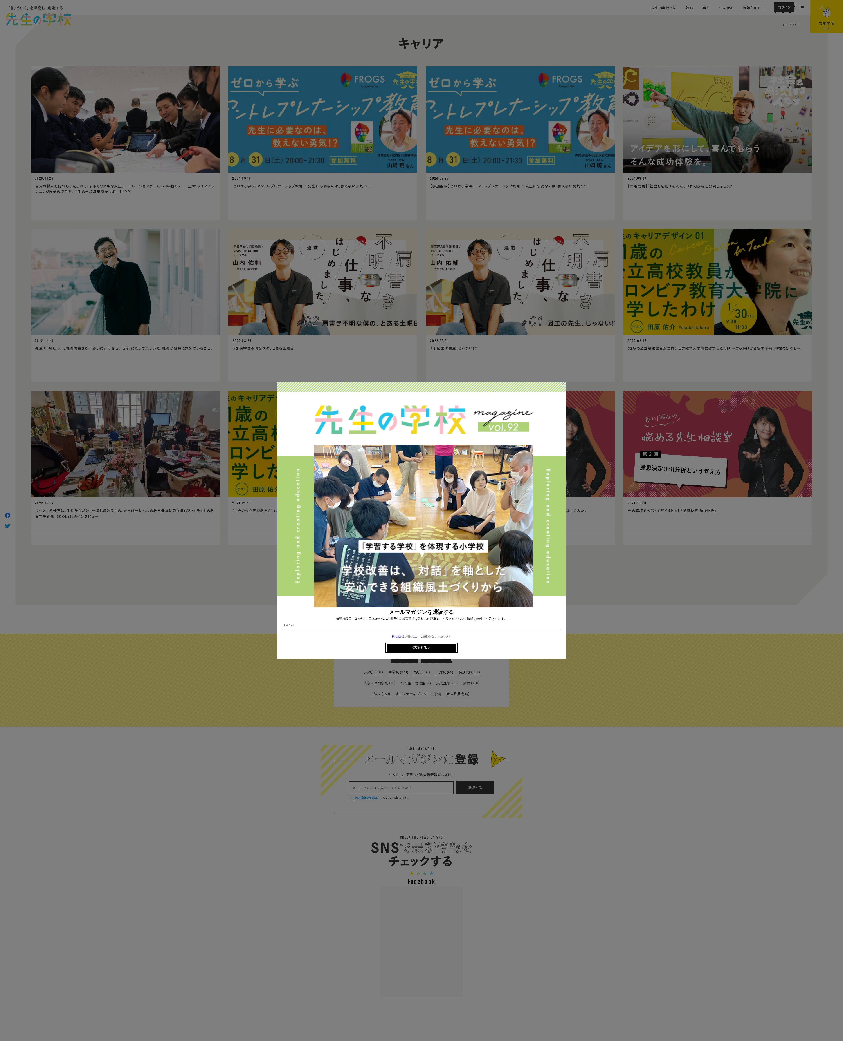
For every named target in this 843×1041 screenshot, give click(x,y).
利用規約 (397, 636)
